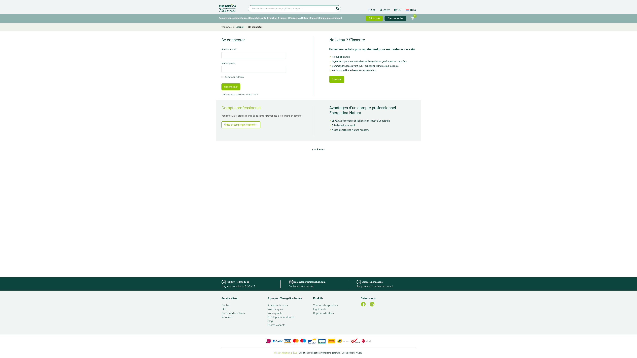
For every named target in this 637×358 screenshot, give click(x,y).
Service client (229, 298)
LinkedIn (372, 304)
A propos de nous (277, 305)
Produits (318, 298)
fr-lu (413, 10)
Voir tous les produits (325, 305)
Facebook (363, 304)
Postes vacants (276, 325)
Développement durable (281, 317)
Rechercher (337, 7)
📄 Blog (371, 10)
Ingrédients (319, 309)
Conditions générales (330, 353)
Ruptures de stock (323, 313)
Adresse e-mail (228, 49)
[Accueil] (231, 7)
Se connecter (395, 18)
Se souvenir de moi (234, 77)
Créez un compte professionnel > (241, 124)
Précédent (319, 149)
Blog (270, 321)
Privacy (358, 353)
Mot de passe (228, 63)
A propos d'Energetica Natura (293, 18)
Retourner (227, 317)
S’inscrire (336, 79)
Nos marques (275, 309)
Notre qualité (274, 313)
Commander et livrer (233, 313)
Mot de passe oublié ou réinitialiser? (239, 94)
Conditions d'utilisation (309, 353)
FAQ (399, 10)
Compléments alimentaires (233, 18)
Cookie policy (348, 353)
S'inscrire (374, 18)
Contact (386, 10)
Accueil (240, 27)
